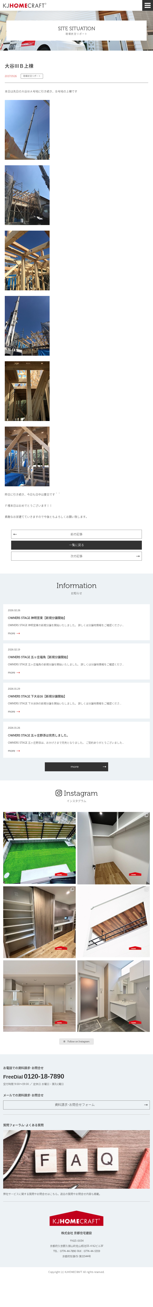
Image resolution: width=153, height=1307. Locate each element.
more (75, 767)
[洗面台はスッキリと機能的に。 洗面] (113, 996)
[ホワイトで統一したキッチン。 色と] (39, 996)
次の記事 (76, 556)
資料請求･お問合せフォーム (75, 1105)
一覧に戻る (76, 545)
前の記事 (76, 534)
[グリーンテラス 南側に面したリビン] (39, 848)
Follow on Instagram (78, 1041)
